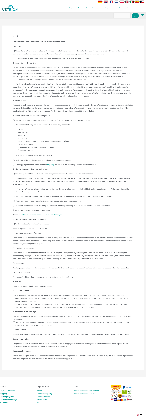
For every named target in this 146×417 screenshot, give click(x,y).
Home (63, 8)
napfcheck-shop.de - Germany (86, 390)
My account (137, 8)
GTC (38, 402)
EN (141, 415)
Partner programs (7, 396)
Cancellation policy (44, 393)
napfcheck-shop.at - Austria (85, 393)
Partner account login (8, 399)
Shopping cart (110, 8)
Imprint (39, 390)
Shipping (3, 393)
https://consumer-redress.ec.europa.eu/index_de (42, 215)
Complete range (92, 8)
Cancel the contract (45, 396)
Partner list (4, 402)
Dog (70, 8)
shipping (50, 164)
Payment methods (7, 390)
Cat (79, 8)
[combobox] (139, 415)
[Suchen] (135, 15)
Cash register (124, 8)
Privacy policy (42, 399)
